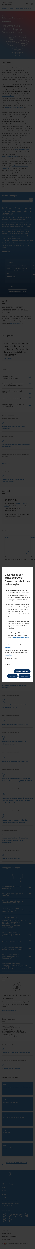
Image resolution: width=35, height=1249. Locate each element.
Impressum (7, 647)
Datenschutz (8, 655)
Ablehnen (12, 676)
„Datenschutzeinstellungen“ (20, 637)
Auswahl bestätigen (22, 671)
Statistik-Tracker (12, 658)
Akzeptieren (24, 676)
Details (7, 664)
